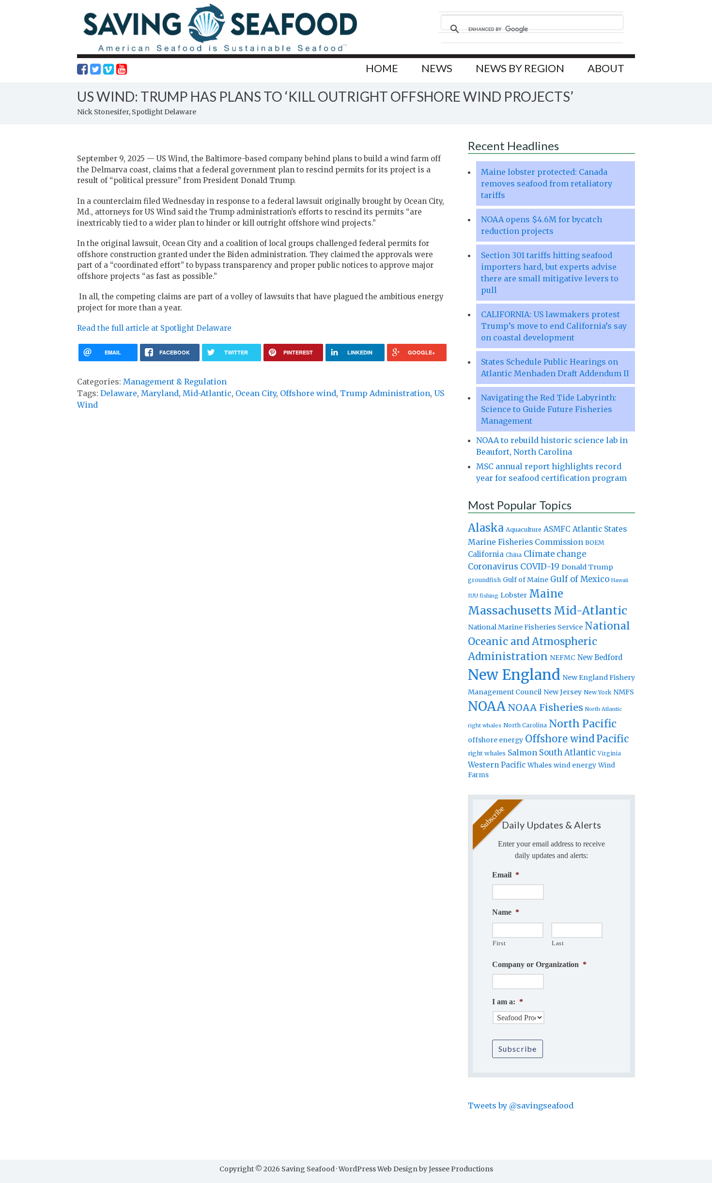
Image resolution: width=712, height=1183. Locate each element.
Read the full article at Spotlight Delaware (154, 328)
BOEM (594, 542)
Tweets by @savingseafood (520, 1105)
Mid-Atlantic (207, 393)
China (514, 555)
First (499, 943)
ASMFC (557, 529)
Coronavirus (493, 566)
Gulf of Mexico (579, 579)
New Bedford (599, 657)
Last (558, 943)
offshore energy (495, 740)
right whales (487, 753)
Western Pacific (497, 764)
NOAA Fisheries (545, 707)
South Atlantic (567, 752)
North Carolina (525, 725)
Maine (546, 593)
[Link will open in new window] (82, 69)
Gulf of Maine (525, 579)
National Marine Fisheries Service (525, 627)
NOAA (487, 706)
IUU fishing (483, 595)
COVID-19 (539, 566)
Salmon (522, 752)
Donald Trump (587, 567)
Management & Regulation (175, 381)
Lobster (513, 595)
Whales (539, 765)
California (486, 554)
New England (514, 675)
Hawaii (619, 580)
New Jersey (562, 692)
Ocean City (255, 393)
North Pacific (583, 723)
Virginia (609, 753)
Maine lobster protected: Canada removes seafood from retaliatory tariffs (546, 183)
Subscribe (517, 1048)
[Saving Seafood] (220, 51)
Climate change (555, 554)
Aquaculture (524, 529)
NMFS (623, 692)
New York (597, 692)
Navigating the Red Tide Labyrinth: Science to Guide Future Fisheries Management (549, 409)
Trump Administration (385, 393)
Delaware (118, 393)
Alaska (486, 528)
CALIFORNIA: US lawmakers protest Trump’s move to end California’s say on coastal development (554, 325)
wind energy (575, 765)
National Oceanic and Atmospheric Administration (549, 641)
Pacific (612, 739)
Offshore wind (308, 393)
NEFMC (562, 657)
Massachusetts (510, 610)
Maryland (160, 393)
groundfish (484, 580)
